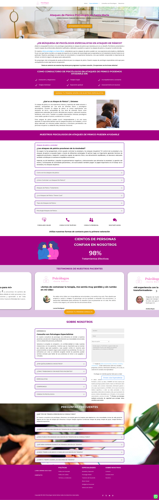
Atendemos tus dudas (79, 26)
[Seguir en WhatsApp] (112, 495)
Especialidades (93, 3)
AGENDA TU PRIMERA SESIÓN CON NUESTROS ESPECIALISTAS (79, 93)
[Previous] (2, 291)
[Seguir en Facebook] (103, 495)
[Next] (156, 291)
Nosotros (121, 3)
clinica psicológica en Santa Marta (53, 51)
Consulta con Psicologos (109, 3)
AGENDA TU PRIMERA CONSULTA (79, 312)
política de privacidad (106, 364)
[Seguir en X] (106, 495)
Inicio (85, 3)
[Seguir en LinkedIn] (109, 495)
